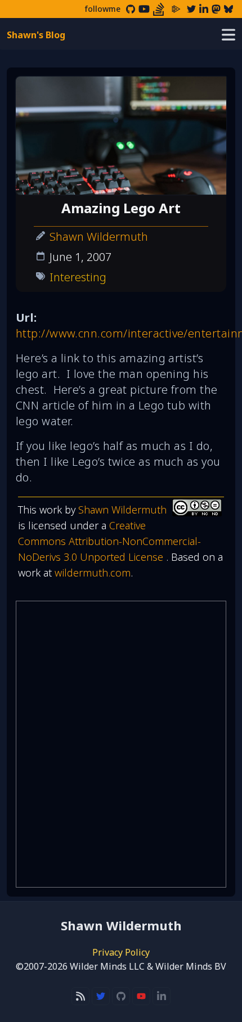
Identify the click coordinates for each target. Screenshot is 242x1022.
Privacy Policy (121, 952)
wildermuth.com (93, 572)
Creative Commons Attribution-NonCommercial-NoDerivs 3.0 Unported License (109, 541)
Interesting (78, 277)
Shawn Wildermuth (99, 236)
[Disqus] (121, 744)
